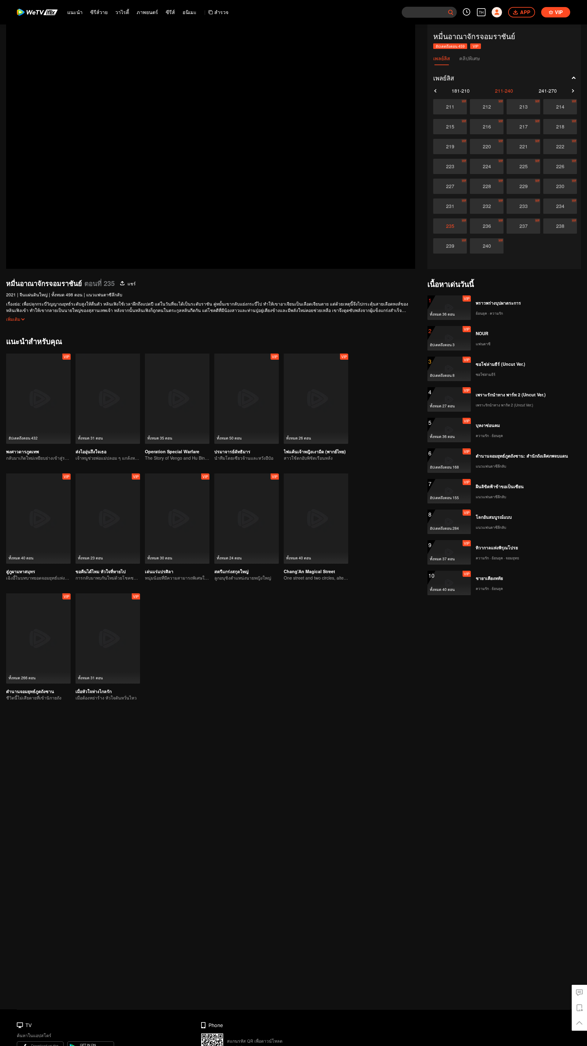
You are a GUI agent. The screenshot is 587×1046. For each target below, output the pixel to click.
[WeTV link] (37, 12)
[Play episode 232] (487, 206)
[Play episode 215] (450, 126)
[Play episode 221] (523, 146)
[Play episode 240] (487, 246)
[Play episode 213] (523, 106)
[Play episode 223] (450, 166)
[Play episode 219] (450, 146)
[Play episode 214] (560, 106)
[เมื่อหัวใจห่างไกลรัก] (108, 638)
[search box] (450, 12)
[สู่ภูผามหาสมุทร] (38, 518)
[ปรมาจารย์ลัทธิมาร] (246, 399)
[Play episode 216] (487, 126)
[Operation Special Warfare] (177, 399)
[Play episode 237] (523, 226)
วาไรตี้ (122, 12)
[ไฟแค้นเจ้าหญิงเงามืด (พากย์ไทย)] (316, 399)
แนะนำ (75, 12)
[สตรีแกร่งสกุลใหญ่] (246, 518)
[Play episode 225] (523, 166)
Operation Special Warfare (172, 451)
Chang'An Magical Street (309, 571)
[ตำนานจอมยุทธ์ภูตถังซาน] (38, 638)
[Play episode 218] (560, 126)
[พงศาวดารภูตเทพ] (38, 399)
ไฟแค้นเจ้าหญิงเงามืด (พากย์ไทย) (315, 451)
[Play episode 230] (560, 186)
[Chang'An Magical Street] (316, 518)
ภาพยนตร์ (147, 12)
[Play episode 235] (450, 226)
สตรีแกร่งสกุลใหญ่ (231, 571)
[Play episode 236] (487, 226)
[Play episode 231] (450, 206)
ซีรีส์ (170, 12)
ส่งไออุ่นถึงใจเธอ (91, 451)
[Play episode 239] (450, 246)
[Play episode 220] (487, 146)
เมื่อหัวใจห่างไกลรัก (94, 691)
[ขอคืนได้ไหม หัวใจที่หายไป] (108, 518)
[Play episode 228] (487, 186)
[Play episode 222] (560, 146)
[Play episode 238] (560, 226)
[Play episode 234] (560, 206)
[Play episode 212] (487, 106)
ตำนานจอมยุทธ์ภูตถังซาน (30, 691)
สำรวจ (221, 12)
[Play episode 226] (560, 166)
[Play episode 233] (523, 206)
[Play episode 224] (487, 166)
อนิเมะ (190, 12)
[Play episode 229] (523, 186)
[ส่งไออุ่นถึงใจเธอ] (108, 399)
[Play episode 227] (450, 186)
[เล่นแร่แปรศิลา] (177, 518)
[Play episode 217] (523, 126)
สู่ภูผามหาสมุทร (20, 571)
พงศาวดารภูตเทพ (22, 451)
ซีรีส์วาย (99, 12)
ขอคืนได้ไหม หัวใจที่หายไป (101, 571)
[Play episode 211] (450, 106)
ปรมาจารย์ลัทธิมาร (232, 451)
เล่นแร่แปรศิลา (159, 571)
